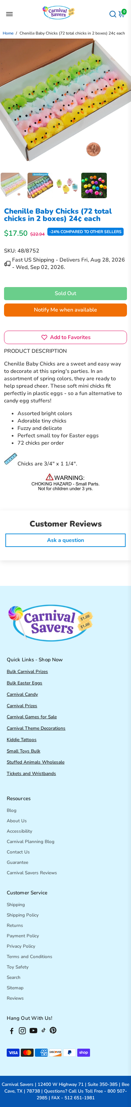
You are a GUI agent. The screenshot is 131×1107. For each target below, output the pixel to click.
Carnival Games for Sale (32, 717)
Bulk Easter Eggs (24, 683)
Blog (11, 810)
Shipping (16, 904)
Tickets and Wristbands (31, 773)
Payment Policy (23, 936)
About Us (17, 821)
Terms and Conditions (29, 956)
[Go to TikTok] (43, 1032)
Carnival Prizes (22, 706)
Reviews (15, 998)
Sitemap (15, 988)
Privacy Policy (21, 946)
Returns (15, 925)
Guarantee (17, 862)
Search (13, 977)
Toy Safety (18, 967)
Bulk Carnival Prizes (27, 671)
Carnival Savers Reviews (32, 873)
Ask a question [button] (65, 540)
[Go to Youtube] (33, 1032)
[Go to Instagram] (22, 1032)
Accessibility (19, 831)
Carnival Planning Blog (30, 841)
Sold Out (65, 293)
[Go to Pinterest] (53, 1032)
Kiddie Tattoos (22, 739)
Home (8, 33)
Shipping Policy (23, 915)
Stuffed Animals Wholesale (35, 762)
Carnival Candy (22, 694)
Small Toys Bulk (23, 751)
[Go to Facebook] (11, 1032)
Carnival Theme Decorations (36, 728)
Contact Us (18, 852)
